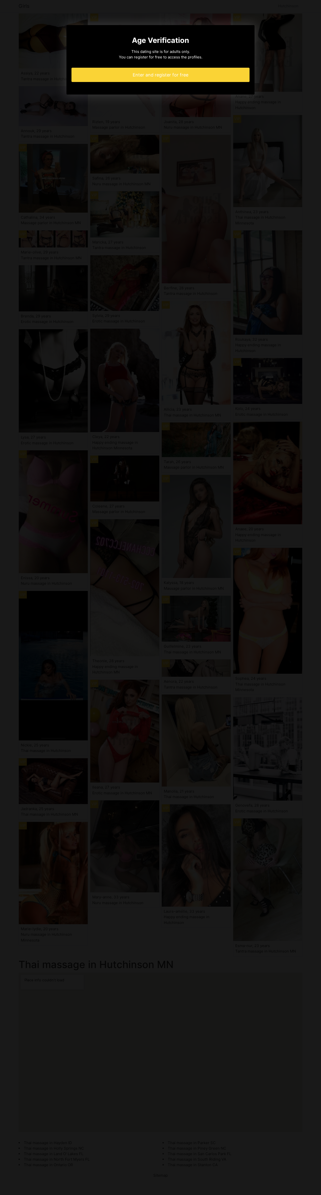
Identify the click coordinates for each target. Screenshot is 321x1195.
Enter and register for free (160, 74)
